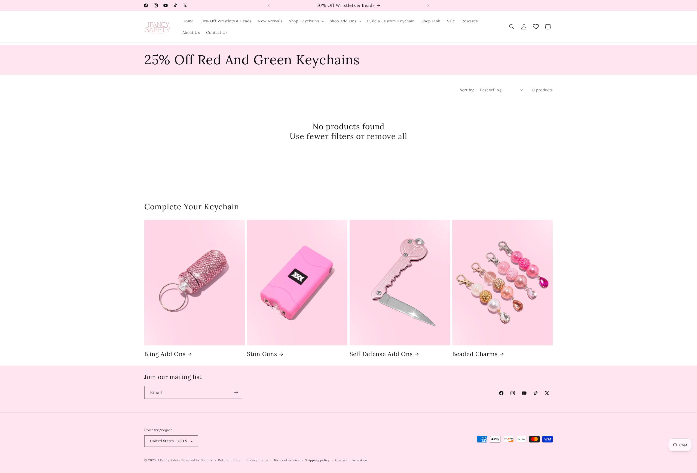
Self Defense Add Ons (381, 354)
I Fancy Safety (169, 460)
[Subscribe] (236, 392)
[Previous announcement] (269, 5)
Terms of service (287, 460)
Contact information (351, 460)
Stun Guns (262, 354)
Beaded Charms (474, 354)
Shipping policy (317, 460)
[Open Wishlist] (536, 27)
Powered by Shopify (197, 460)
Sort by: (467, 90)
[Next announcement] (428, 5)
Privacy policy (257, 460)
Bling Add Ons (164, 354)
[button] (306, 21)
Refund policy (229, 460)
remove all (387, 136)
